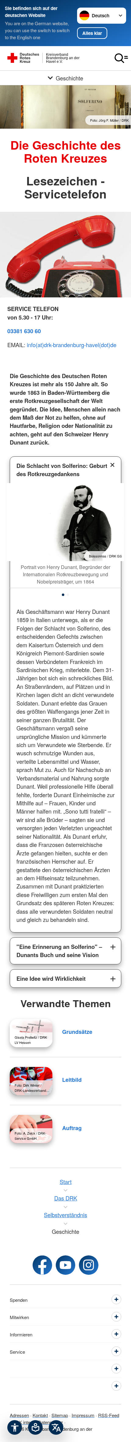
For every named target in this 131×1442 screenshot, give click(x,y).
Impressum (83, 1415)
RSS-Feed (108, 1415)
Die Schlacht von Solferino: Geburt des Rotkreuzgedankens (61, 470)
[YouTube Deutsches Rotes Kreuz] (65, 1265)
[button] (63, 595)
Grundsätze (77, 1032)
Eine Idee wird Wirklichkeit (51, 978)
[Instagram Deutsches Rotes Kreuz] (88, 1265)
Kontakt (40, 1415)
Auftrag (72, 1128)
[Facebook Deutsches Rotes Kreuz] (42, 1265)
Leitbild (72, 1080)
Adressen (19, 1415)
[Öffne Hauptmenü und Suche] (121, 58)
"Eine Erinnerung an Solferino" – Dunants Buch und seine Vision (59, 951)
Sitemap (59, 1415)
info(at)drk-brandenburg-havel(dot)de (71, 345)
